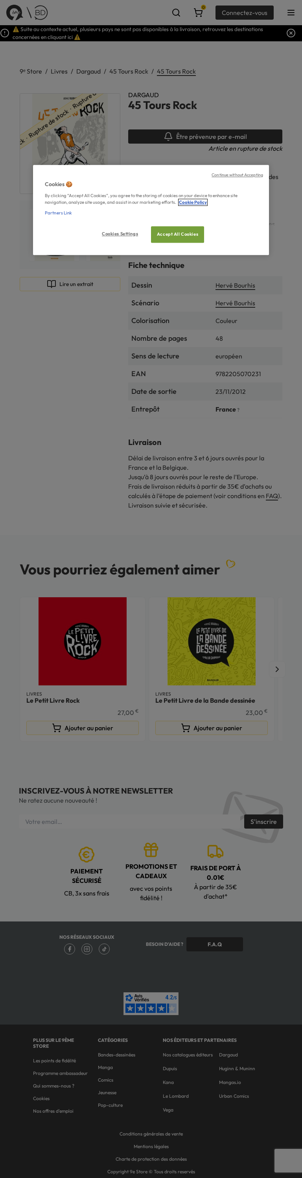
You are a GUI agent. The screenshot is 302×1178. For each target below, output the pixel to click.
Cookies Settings (120, 233)
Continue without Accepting (237, 174)
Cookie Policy (193, 202)
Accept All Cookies (177, 234)
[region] (151, 210)
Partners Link (58, 213)
